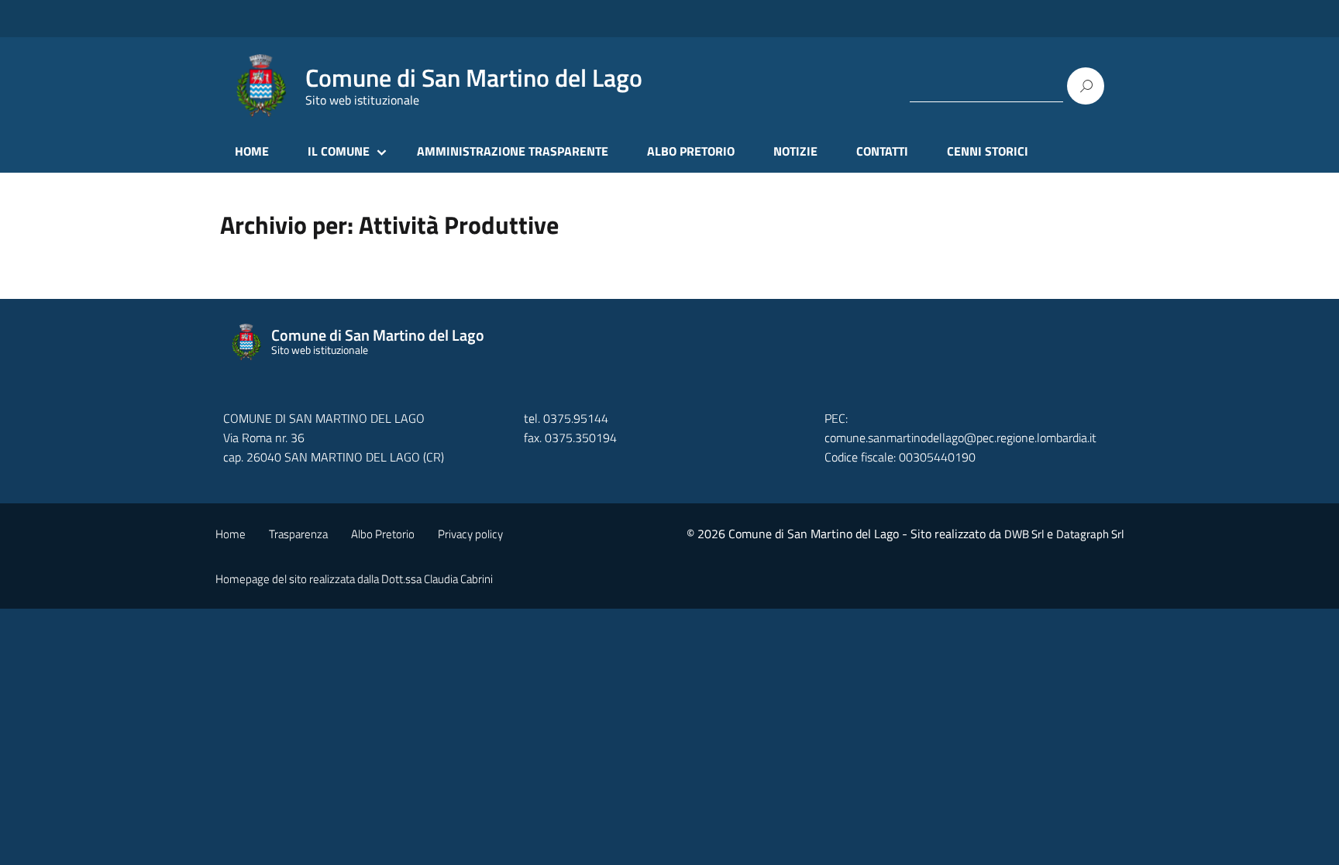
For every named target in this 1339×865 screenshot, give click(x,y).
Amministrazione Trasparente (512, 151)
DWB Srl (1024, 534)
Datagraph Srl (1090, 534)
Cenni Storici (987, 151)
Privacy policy (470, 534)
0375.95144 (575, 418)
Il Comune (339, 151)
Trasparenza (298, 534)
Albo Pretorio (691, 151)
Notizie (795, 151)
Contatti (882, 151)
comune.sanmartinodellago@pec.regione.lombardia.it (960, 437)
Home (252, 151)
